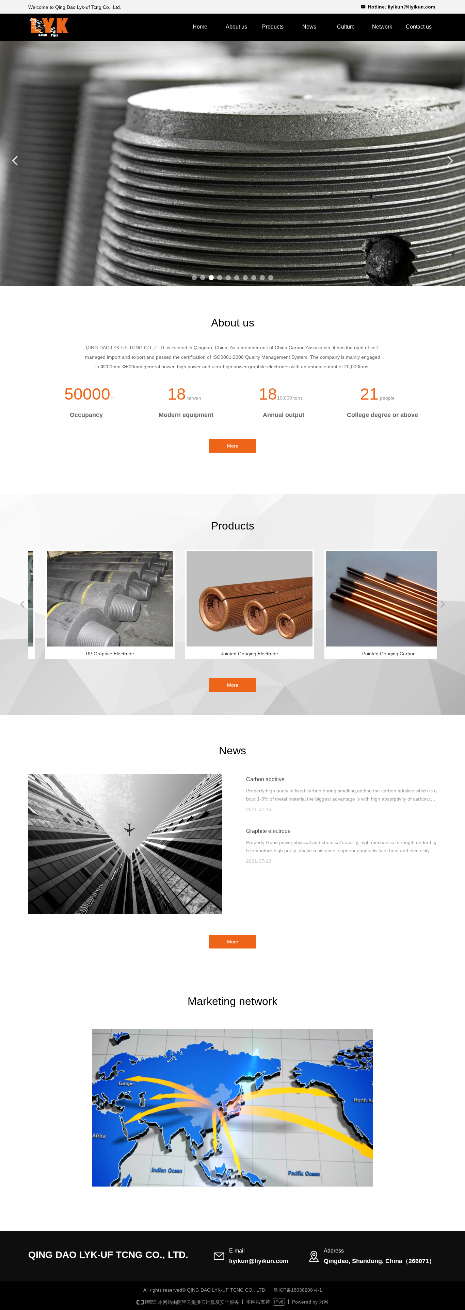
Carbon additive (265, 779)
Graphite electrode (268, 831)
